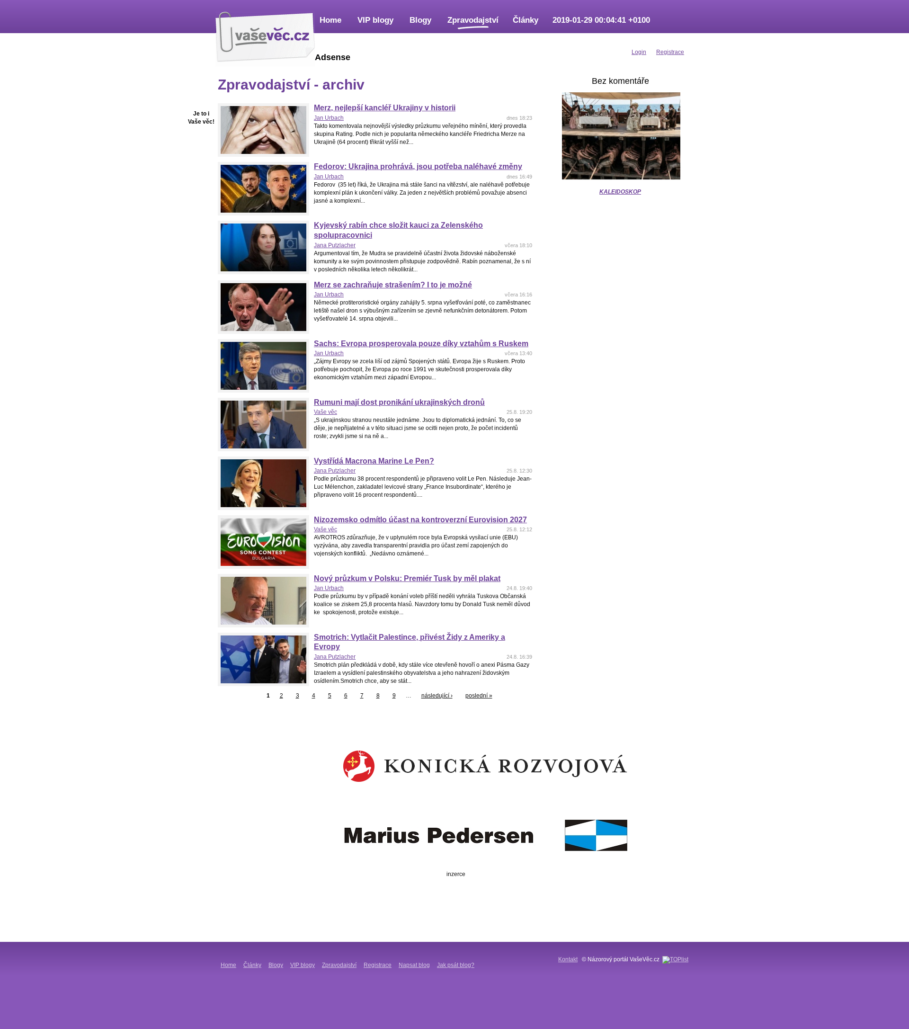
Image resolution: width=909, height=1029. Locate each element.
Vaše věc (325, 412)
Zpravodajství (473, 20)
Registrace (378, 965)
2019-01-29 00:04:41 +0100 (601, 20)
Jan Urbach (329, 118)
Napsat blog (414, 965)
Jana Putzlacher (335, 245)
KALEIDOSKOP (620, 191)
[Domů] (265, 35)
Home (330, 20)
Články (525, 20)
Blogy (420, 20)
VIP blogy (375, 20)
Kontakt (568, 959)
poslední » (478, 695)
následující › (437, 695)
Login (639, 52)
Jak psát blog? (455, 965)
